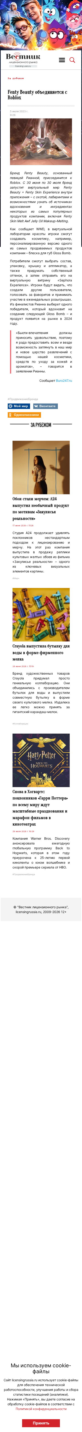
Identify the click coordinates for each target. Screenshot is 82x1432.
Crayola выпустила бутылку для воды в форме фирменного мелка (41, 653)
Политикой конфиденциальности (41, 1409)
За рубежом (16, 78)
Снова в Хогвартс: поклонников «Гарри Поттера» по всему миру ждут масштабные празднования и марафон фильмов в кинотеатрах (40, 808)
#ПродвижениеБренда (23, 399)
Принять (41, 1423)
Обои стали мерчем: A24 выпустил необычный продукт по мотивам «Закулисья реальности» (41, 508)
